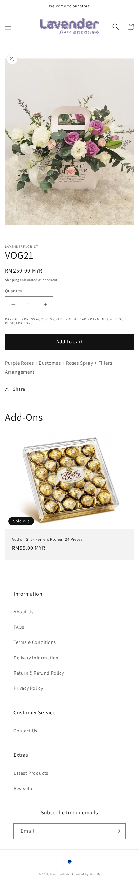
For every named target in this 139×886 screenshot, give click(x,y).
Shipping (12, 280)
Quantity (13, 291)
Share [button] (19, 389)
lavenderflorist (60, 874)
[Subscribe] (117, 831)
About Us (23, 612)
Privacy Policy (28, 688)
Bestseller (24, 788)
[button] (8, 26)
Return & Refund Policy (38, 673)
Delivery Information (36, 658)
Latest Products (30, 773)
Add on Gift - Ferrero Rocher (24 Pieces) (48, 539)
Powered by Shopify (86, 874)
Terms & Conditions (34, 642)
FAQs (18, 627)
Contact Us (25, 730)
